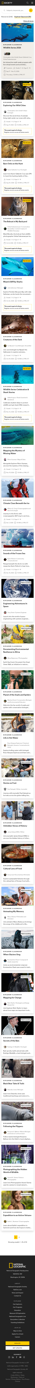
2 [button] (19, 1237)
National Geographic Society (17, 1286)
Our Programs (17, 1307)
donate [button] (17, 1343)
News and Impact (17, 1293)
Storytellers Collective (17, 1319)
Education (17, 1310)
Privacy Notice (15, 1379)
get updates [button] (17, 1348)
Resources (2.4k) (7, 17)
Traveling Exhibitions (17, 1322)
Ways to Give (17, 1331)
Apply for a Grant (17, 1334)
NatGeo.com (17, 1289)
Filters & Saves (28, 21)
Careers (17, 1337)
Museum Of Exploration (17, 1313)
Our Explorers (17, 1304)
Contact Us (17, 1296)
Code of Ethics (15, 1375)
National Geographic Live (17, 1316)
